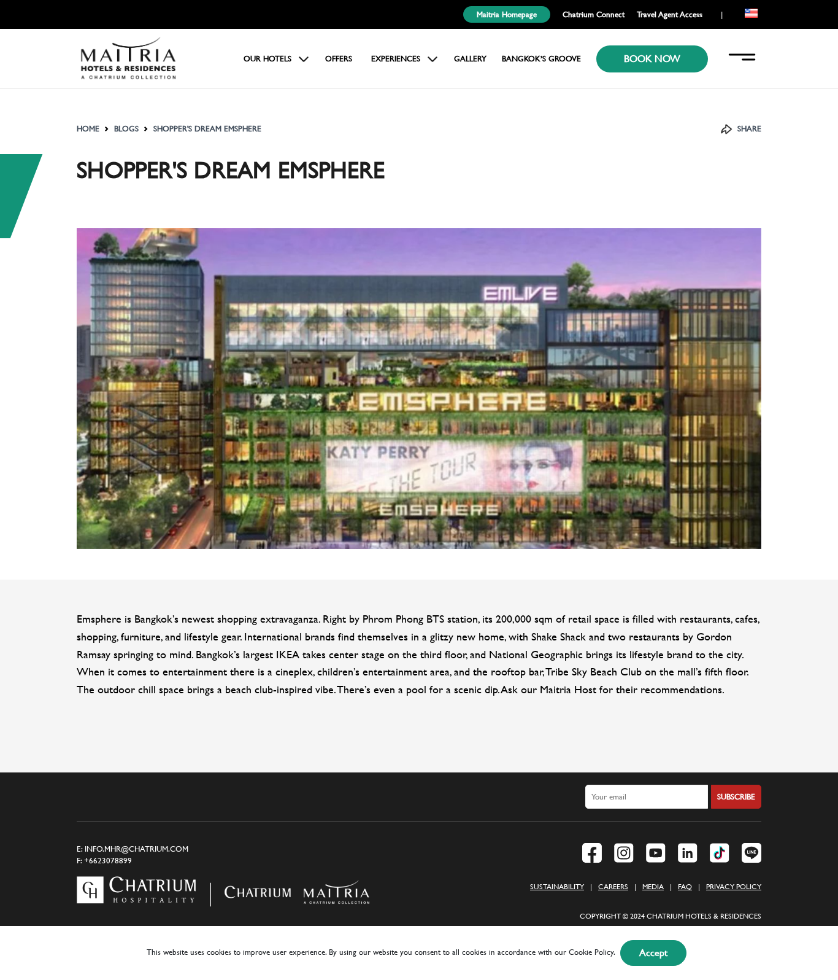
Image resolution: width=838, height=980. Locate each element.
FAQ (685, 886)
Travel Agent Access (669, 14)
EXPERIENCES (395, 58)
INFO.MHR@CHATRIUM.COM (136, 849)
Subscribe (736, 796)
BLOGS (126, 128)
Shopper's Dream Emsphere (207, 128)
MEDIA (653, 886)
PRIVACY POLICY (733, 886)
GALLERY (470, 58)
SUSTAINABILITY (557, 886)
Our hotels (267, 58)
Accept (653, 953)
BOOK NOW (652, 58)
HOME (88, 128)
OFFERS (338, 58)
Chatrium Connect (594, 14)
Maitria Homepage (507, 14)
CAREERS (613, 886)
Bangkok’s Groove (541, 58)
